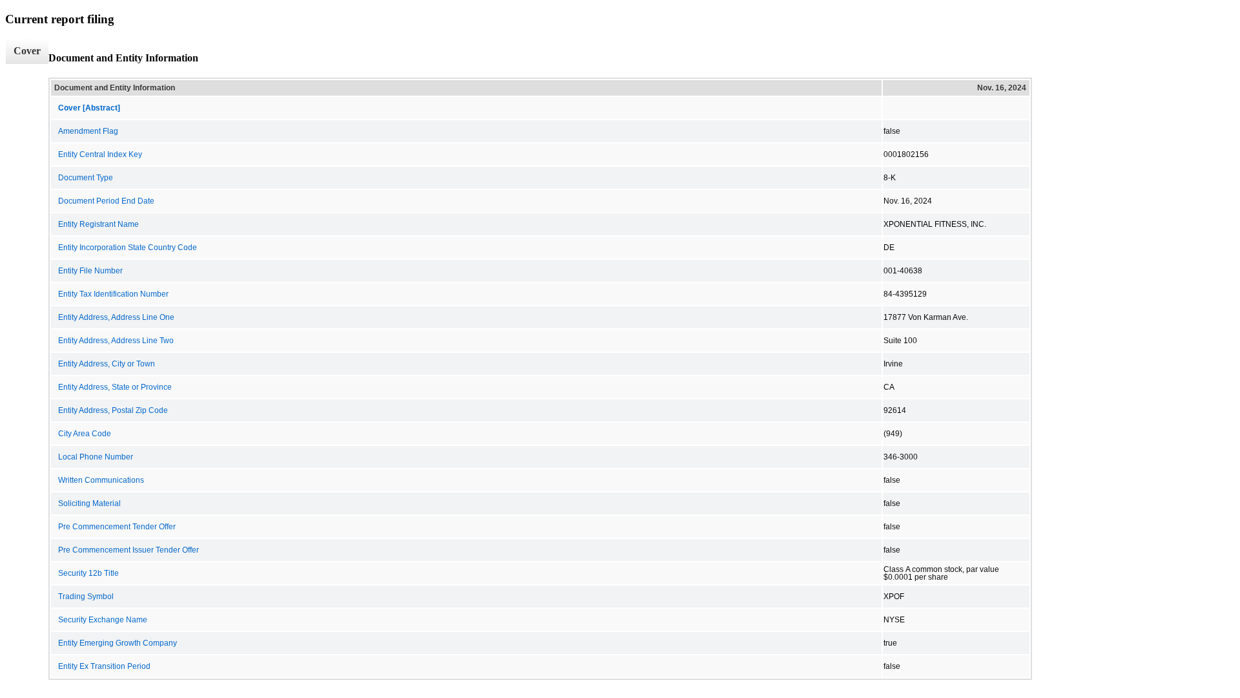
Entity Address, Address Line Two (116, 340)
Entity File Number (90, 271)
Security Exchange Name (102, 620)
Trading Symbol (86, 596)
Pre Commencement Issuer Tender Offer (128, 550)
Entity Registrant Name (98, 224)
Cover (27, 50)
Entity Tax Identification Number (113, 294)
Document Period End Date (106, 201)
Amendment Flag (88, 131)
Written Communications (101, 480)
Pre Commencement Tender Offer (117, 527)
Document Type (85, 178)
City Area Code (84, 434)
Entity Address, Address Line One (116, 317)
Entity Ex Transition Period (104, 666)
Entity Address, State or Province (115, 387)
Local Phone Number (95, 457)
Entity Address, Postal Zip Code (113, 410)
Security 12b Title (88, 573)
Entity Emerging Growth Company (117, 643)
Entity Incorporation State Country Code (127, 247)
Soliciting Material (89, 503)
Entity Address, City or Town (106, 364)
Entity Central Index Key (100, 154)
